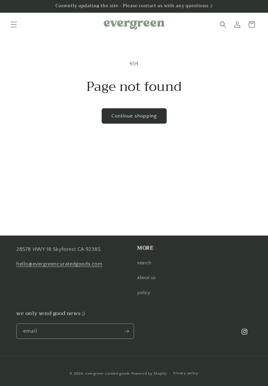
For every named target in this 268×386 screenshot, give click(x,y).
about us (146, 277)
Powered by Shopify (149, 374)
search (144, 263)
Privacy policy (185, 373)
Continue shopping (134, 116)
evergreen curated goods (107, 374)
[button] (14, 24)
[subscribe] (126, 331)
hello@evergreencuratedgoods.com (59, 264)
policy (143, 292)
